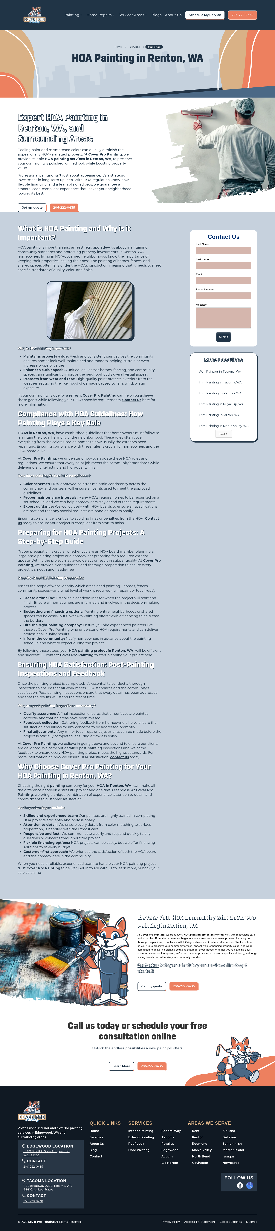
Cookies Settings (231, 1221)
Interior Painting (140, 1131)
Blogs (156, 15)
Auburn (167, 1156)
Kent (195, 1131)
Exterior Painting (141, 1137)
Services (96, 1137)
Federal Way (171, 1131)
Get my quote (32, 207)
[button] (74, 15)
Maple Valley (202, 1150)
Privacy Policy (171, 1221)
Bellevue (229, 1137)
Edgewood (169, 1150)
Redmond (199, 1143)
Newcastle (231, 1163)
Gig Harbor (169, 1163)
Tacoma (167, 1137)
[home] (34, 15)
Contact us (131, 400)
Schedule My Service (205, 15)
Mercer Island (233, 1150)
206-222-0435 (242, 15)
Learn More (121, 1066)
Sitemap (251, 1221)
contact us (119, 757)
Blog (93, 1150)
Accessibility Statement (199, 1221)
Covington (200, 1163)
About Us (173, 15)
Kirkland (229, 1131)
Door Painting (138, 1150)
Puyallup (167, 1143)
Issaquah (229, 1156)
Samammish (232, 1143)
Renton (197, 1137)
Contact (96, 1156)
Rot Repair (136, 1143)
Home (94, 1131)
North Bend (201, 1156)
